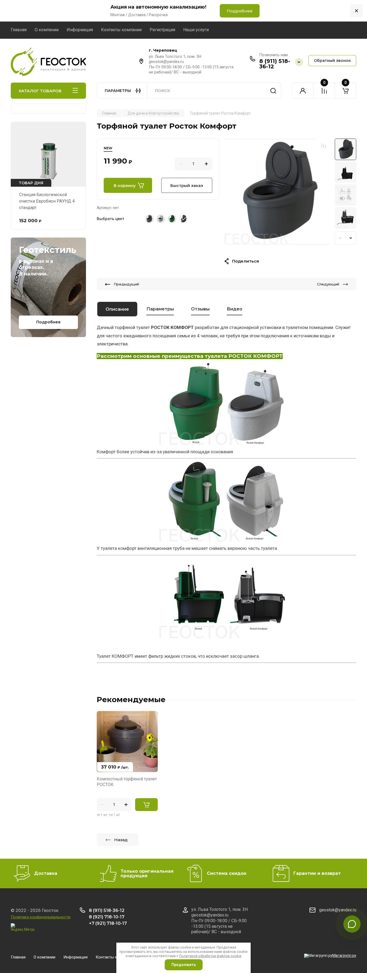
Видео (234, 309)
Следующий (328, 284)
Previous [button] (340, 238)
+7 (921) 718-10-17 (108, 923)
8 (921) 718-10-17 (106, 916)
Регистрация (162, 29)
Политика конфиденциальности (40, 917)
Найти (273, 91)
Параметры (160, 309)
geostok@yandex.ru (337, 909)
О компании (47, 29)
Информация (80, 29)
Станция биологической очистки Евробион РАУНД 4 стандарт (47, 201)
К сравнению (324, 146)
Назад (121, 839)
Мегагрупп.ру (344, 955)
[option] (278, 192)
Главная (19, 29)
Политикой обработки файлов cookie (210, 956)
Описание (117, 309)
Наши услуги (196, 29)
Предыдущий (126, 284)
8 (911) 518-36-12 (274, 64)
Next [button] (351, 238)
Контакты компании (121, 29)
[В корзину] (146, 804)
